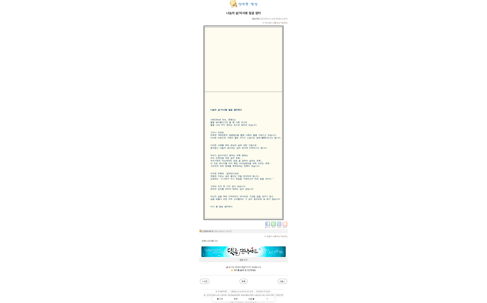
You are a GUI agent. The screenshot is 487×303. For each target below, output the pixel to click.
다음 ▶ (251, 298)
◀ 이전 (220, 298)
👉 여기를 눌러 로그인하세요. (243, 270)
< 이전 (204, 281)
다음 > (282, 281)
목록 (243, 281)
